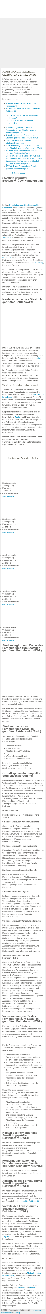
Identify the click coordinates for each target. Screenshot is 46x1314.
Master (32, 1288)
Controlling (38, 263)
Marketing (6, 258)
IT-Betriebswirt (8, 1276)
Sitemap (16, 1313)
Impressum (36, 1310)
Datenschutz (6, 1313)
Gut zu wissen (17, 173)
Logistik (38, 358)
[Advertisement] (23, 42)
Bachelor (21, 1288)
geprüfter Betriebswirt (30, 1201)
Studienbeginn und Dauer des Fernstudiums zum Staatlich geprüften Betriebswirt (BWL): (22, 130)
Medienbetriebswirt (35, 1273)
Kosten (18, 417)
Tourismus (6, 238)
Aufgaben (6, 1237)
